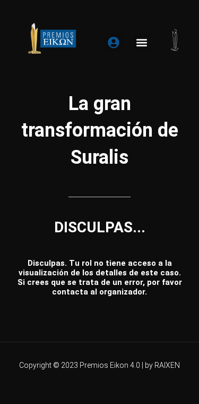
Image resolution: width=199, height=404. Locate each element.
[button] (142, 42)
